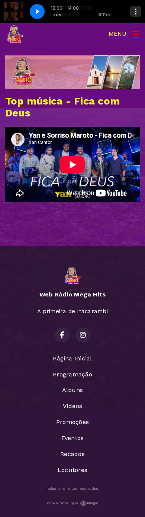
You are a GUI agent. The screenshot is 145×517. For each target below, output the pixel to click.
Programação (72, 374)
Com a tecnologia (62, 503)
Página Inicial (72, 358)
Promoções (72, 422)
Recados (72, 453)
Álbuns (72, 390)
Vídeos (72, 406)
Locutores (72, 469)
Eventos (72, 437)
